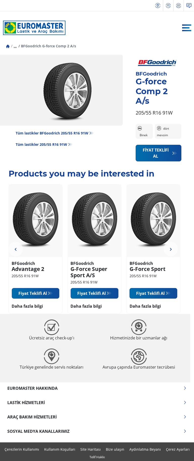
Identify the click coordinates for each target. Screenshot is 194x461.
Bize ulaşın (115, 449)
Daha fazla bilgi (27, 306)
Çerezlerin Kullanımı (22, 449)
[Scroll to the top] (180, 450)
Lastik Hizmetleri (26, 403)
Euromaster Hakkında (32, 388)
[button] (15, 46)
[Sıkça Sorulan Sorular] (189, 5)
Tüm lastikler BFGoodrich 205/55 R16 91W (52, 133)
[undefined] (16, 249)
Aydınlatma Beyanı (145, 449)
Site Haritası (90, 449)
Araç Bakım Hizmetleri (32, 417)
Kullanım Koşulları (59, 449)
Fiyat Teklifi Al (155, 153)
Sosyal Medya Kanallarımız (38, 431)
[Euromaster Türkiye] (33, 28)
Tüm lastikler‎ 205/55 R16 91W (41, 144)
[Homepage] (8, 46)
